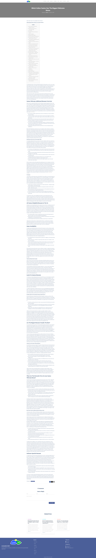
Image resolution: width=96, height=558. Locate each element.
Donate (68, 1)
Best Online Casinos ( (32, 78)
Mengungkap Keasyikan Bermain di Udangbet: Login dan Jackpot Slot (33, 522)
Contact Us (64, 1)
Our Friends (55, 1)
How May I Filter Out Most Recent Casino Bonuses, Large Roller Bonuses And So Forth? (34, 49)
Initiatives (51, 1)
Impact (48, 1)
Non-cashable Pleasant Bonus (33, 55)
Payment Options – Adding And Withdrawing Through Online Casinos (33, 53)
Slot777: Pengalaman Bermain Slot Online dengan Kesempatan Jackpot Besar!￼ (47, 522)
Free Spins (30, 30)
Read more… (29, 531)
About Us (61, 1)
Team (58, 1)
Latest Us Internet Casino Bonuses (34, 36)
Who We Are (45, 1)
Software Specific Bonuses (33, 51)
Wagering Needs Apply (32, 35)
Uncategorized (29, 519)
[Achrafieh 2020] (28, 1)
